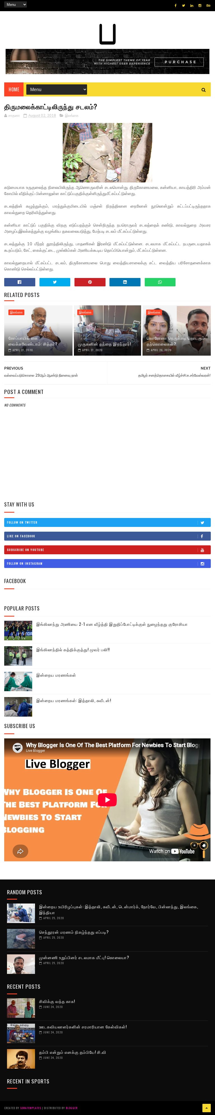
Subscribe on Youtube (25, 550)
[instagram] (200, 5)
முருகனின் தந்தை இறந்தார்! (104, 344)
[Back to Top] (206, 1108)
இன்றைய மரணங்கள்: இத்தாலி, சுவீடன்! (73, 700)
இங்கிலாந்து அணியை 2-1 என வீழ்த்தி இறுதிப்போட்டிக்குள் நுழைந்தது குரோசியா (112, 624)
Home (14, 89)
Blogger (72, 1108)
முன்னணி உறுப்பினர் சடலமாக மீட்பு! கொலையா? (84, 957)
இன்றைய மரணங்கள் (56, 675)
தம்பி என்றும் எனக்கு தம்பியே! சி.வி (72, 1052)
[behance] (208, 5)
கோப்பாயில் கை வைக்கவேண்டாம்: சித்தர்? (33, 341)
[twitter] (183, 5)
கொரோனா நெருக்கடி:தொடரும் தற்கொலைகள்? (176, 341)
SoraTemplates (30, 1108)
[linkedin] (191, 5)
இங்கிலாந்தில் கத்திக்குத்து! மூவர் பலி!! (73, 649)
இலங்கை (72, 115)
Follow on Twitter (22, 522)
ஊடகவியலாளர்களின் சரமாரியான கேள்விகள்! (83, 1026)
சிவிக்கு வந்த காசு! (57, 1001)
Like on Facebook (21, 536)
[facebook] (176, 5)
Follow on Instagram (25, 563)
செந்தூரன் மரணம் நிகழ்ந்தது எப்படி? (74, 932)
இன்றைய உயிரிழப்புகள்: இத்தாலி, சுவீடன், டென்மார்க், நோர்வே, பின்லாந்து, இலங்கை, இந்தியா (118, 909)
